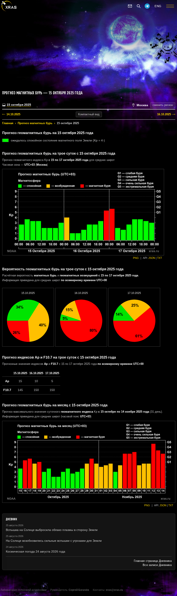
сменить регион (163, 105)
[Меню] (170, 6)
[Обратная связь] (129, 6)
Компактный (89, 114)
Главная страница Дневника (153, 560)
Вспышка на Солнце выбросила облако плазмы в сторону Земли (52, 530)
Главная (7, 123)
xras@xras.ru (114, 589)
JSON (151, 258)
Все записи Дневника (157, 565)
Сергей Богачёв (79, 589)
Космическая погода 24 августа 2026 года (35, 551)
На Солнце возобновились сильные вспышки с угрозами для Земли (54, 540)
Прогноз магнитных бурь (35, 123)
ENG (158, 6)
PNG (136, 258)
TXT (159, 258)
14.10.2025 (13, 114)
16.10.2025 (164, 114)
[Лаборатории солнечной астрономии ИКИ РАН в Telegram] (147, 6)
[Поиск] (138, 6)
